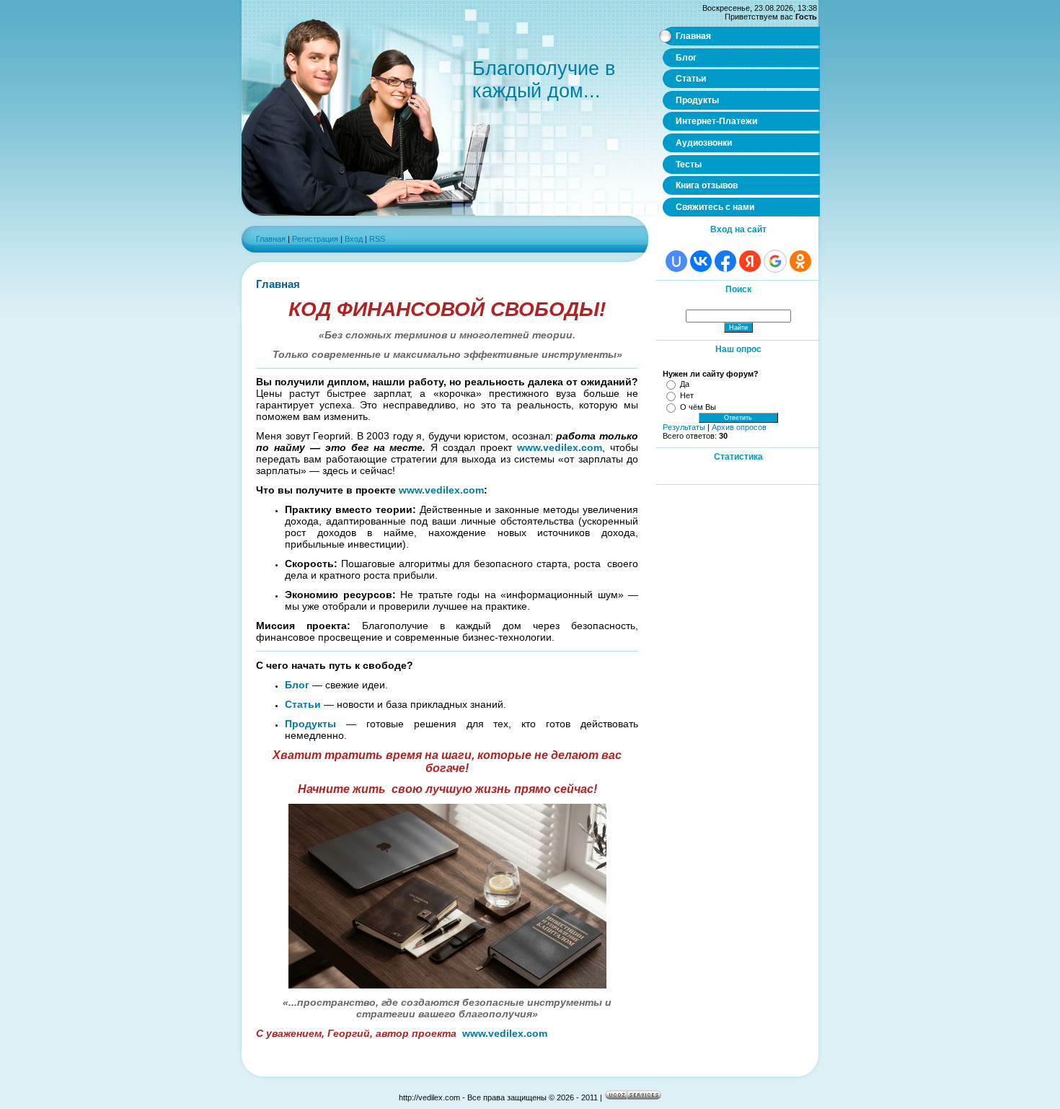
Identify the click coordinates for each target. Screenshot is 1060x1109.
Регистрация (315, 238)
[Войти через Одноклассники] (800, 261)
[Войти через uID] (676, 261)
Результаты (684, 427)
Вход (354, 238)
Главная (271, 238)
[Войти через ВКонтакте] (701, 261)
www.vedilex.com (559, 447)
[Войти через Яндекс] (750, 261)
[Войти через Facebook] (725, 261)
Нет (687, 395)
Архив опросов (739, 427)
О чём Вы (698, 407)
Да (684, 384)
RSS (377, 238)
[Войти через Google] (775, 261)
